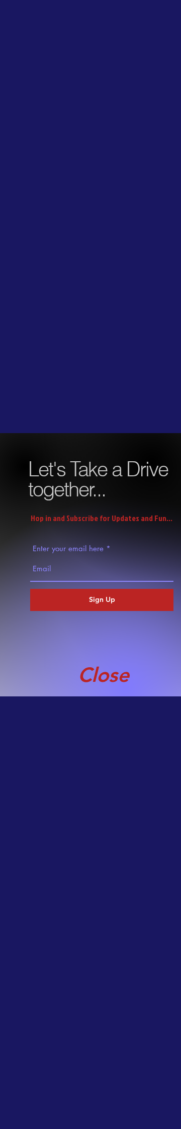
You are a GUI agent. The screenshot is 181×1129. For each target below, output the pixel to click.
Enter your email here (68, 548)
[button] (103, 675)
